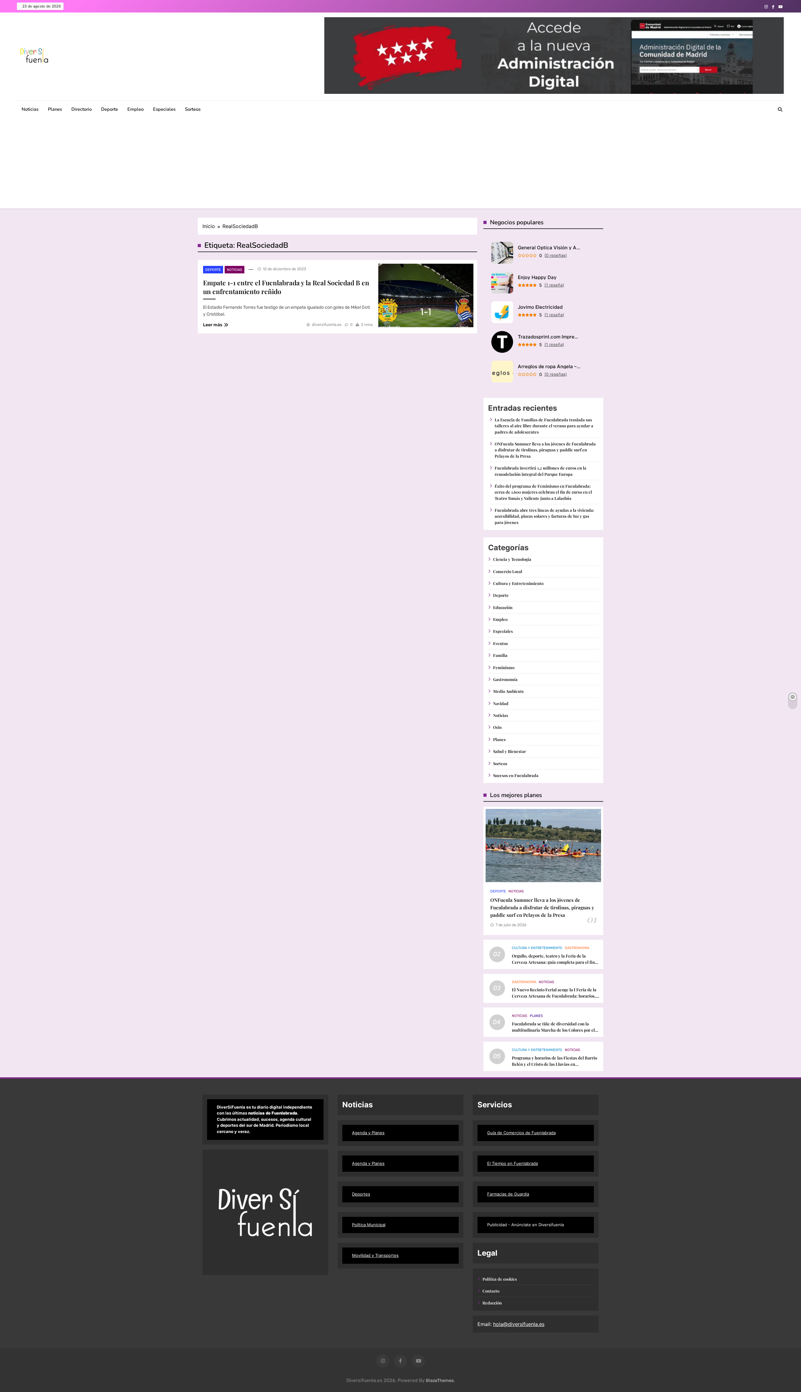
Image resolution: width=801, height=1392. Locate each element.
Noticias (30, 109)
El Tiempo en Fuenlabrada (512, 1163)
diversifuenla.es (327, 324)
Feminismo (503, 667)
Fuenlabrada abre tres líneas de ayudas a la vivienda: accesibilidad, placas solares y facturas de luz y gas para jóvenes (544, 516)
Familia (500, 655)
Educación (503, 607)
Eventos (500, 643)
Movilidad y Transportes (375, 1255)
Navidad (500, 703)
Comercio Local (507, 571)
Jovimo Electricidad (540, 307)
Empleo (135, 109)
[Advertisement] (400, 164)
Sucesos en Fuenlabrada (515, 775)
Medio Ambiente (508, 691)
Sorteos (193, 109)
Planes (55, 109)
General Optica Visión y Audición (549, 247)
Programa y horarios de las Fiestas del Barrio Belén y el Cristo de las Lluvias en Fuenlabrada (554, 1064)
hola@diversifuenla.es (518, 1324)
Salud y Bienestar (509, 751)
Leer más (212, 325)
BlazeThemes (440, 1380)
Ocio (497, 727)
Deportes (361, 1193)
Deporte (109, 109)
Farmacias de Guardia (508, 1193)
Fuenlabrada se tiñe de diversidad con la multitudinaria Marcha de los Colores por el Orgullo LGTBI (553, 1030)
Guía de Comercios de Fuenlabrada (521, 1132)
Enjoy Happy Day (537, 277)
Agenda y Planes (368, 1132)
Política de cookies (499, 1279)
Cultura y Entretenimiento (518, 583)
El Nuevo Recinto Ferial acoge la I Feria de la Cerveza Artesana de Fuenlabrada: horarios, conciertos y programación (554, 996)
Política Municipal (368, 1224)
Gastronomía (505, 679)
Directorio (81, 109)
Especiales (164, 109)
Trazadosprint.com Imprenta (549, 336)
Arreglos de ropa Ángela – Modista (549, 366)
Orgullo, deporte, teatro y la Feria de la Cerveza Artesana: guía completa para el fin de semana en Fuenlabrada (553, 962)
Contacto (490, 1290)
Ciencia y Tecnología (512, 559)
